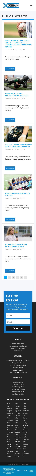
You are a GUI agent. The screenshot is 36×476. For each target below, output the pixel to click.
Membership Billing (18, 394)
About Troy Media (18, 344)
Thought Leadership (18, 363)
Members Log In (18, 382)
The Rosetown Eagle (25, 429)
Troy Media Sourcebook (18, 365)
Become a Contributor (18, 348)
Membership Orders (18, 392)
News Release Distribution (18, 372)
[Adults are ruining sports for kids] (18, 182)
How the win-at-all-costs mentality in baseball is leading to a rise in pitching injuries (18, 44)
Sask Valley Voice (24, 406)
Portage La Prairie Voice (18, 448)
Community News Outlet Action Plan (18, 360)
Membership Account (18, 389)
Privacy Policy (31, 470)
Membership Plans (18, 387)
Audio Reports (18, 370)
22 (21, 277)
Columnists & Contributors (18, 346)
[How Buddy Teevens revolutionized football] (18, 83)
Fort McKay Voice (9, 439)
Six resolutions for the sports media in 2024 (16, 245)
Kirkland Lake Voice (17, 418)
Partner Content (18, 368)
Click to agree (22, 471)
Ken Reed (13, 50)
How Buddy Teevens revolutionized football (17, 94)
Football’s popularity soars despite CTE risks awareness (18, 145)
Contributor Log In (18, 384)
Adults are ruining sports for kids (17, 194)
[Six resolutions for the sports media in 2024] (18, 233)
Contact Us (18, 351)
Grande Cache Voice (9, 446)
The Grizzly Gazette (25, 422)
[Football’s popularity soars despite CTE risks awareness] (18, 134)
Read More (10, 69)
